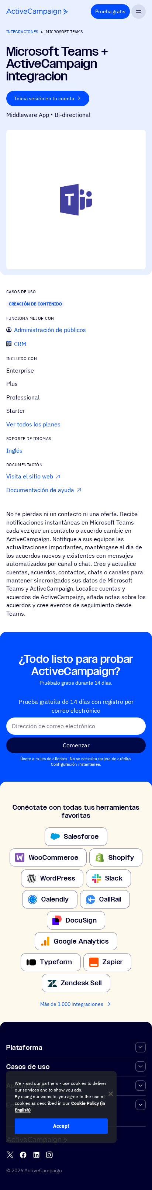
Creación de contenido (35, 304)
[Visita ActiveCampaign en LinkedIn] (36, 1155)
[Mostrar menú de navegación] (138, 11)
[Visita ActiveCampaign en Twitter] (10, 1155)
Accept (61, 1126)
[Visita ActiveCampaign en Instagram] (49, 1155)
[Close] (111, 1094)
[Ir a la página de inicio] (37, 11)
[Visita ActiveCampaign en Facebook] (23, 1155)
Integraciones (22, 31)
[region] (61, 1107)
